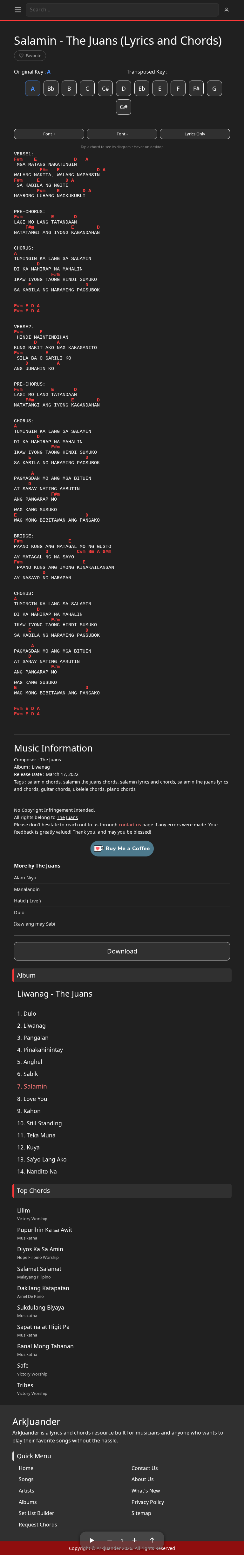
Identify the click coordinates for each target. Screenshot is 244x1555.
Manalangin (27, 889)
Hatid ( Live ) (27, 900)
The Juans (67, 817)
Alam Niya (25, 877)
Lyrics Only (195, 134)
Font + (49, 134)
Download (122, 951)
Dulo (19, 912)
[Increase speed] (134, 1540)
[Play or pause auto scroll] (92, 1540)
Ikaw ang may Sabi (34, 924)
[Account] (226, 9)
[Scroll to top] (152, 1540)
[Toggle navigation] (17, 9)
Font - (122, 134)
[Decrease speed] (109, 1540)
